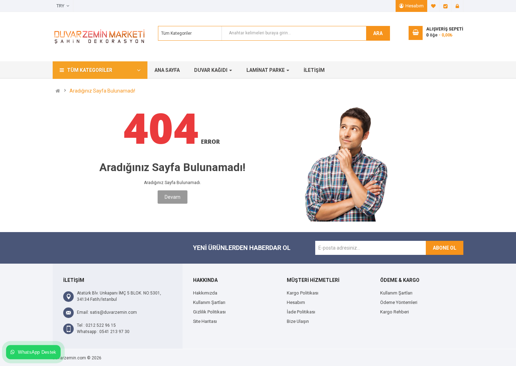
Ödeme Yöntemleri (398, 302)
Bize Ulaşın (298, 321)
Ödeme (445, 6)
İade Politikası (301, 311)
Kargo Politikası (302, 293)
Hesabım (414, 5)
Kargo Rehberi (394, 311)
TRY (61, 5)
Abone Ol (444, 248)
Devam (172, 197)
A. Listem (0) (433, 6)
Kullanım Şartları (209, 302)
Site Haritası (205, 321)
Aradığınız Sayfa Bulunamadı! (102, 91)
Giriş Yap (457, 6)
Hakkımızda (205, 293)
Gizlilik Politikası (209, 311)
